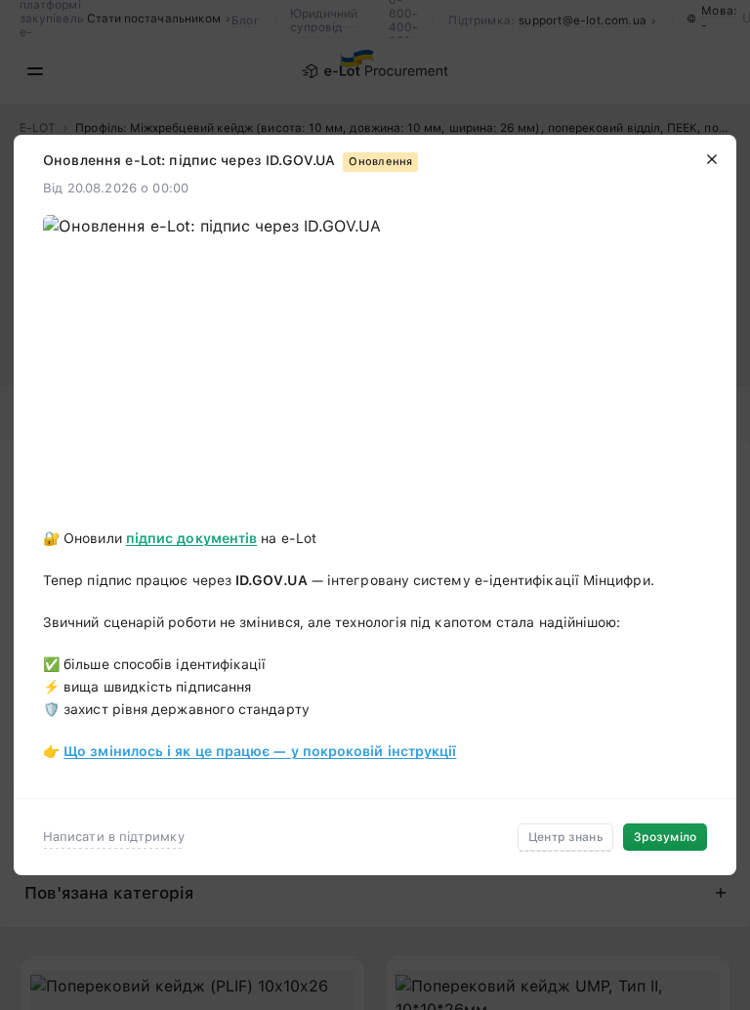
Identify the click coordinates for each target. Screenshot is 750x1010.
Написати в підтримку (114, 836)
